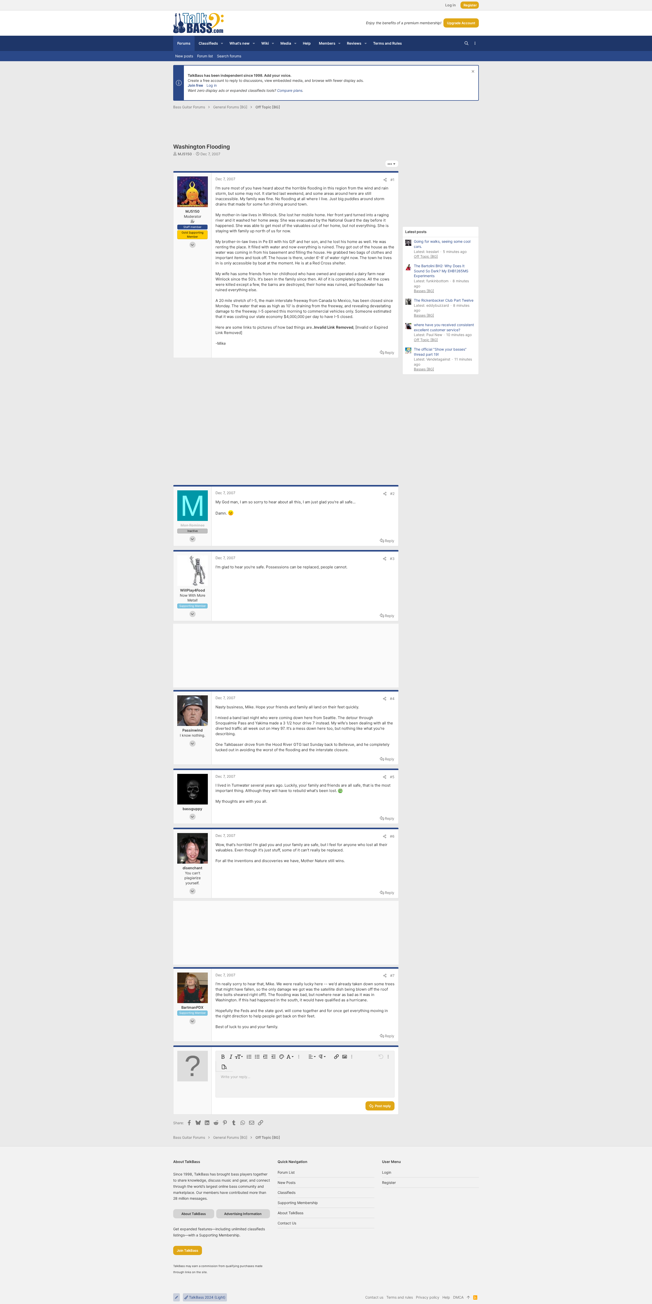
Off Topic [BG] (426, 256)
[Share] (385, 179)
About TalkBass (290, 1213)
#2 (392, 493)
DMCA (458, 1297)
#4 (392, 698)
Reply (389, 352)
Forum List (286, 1172)
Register (389, 1182)
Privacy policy (427, 1297)
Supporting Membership (298, 1202)
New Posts (286, 1182)
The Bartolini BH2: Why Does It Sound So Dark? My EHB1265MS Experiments (441, 271)
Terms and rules (399, 1297)
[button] (222, 43)
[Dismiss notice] (472, 72)
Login (386, 1172)
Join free (195, 85)
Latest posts (416, 231)
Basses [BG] (424, 291)
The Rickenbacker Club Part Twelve (443, 300)
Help (446, 1297)
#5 (392, 777)
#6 (392, 836)
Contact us (287, 1223)
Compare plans (289, 90)
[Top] (468, 1297)
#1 (392, 179)
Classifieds (286, 1192)
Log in (212, 85)
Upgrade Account (461, 23)
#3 (392, 558)
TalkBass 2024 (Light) (206, 1297)
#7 (392, 975)
